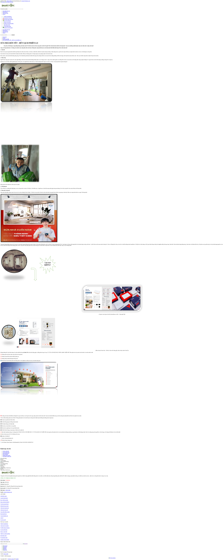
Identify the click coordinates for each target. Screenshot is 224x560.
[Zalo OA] (5, 550)
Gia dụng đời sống (7, 20)
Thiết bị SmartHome (7, 16)
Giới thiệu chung (3, 496)
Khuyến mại (5, 12)
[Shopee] (4, 547)
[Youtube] (5, 546)
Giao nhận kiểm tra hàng (5, 511)
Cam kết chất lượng (4, 498)
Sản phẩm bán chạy (6, 11)
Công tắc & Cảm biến (8, 17)
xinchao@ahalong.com (25, 0)
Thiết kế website (11, 558)
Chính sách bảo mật (4, 509)
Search (13, 34)
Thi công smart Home (4, 504)
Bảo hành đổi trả (3, 513)
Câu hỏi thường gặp (4, 515)
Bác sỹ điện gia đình (4, 500)
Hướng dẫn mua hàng (4, 506)
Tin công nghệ (5, 13)
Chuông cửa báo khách (8, 27)
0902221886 (6, 553)
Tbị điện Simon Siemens (8, 19)
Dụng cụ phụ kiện (7, 22)
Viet (17, 558)
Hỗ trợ (4, 14)
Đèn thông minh (7, 24)
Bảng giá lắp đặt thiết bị (4, 502)
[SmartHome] (8, 6)
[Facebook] (5, 545)
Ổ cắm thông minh (7, 26)
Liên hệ (1, 517)
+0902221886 (9, 0)
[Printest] (4, 548)
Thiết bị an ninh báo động (8, 23)
